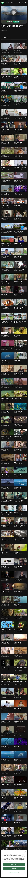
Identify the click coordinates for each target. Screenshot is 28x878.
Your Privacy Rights (14, 872)
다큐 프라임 (4, 26)
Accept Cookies (14, 864)
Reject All (14, 868)
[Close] (25, 851)
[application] (14, 13)
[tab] (6, 37)
